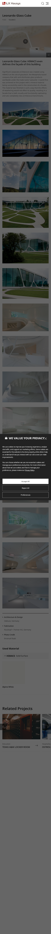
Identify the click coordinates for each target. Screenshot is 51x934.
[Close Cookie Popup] (45, 438)
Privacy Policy (29, 470)
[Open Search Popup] (42, 3)
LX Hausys (11, 3)
